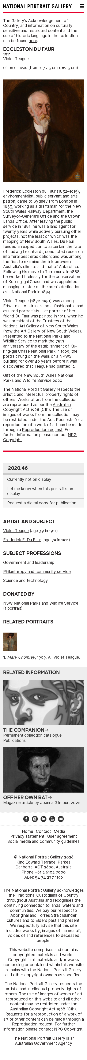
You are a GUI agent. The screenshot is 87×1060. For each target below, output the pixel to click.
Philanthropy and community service (37, 571)
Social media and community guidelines (43, 841)
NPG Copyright (68, 1029)
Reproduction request (42, 429)
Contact (43, 831)
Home (27, 831)
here (33, 40)
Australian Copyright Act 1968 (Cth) (37, 407)
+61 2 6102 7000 (50, 872)
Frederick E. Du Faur (22, 539)
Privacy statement (27, 836)
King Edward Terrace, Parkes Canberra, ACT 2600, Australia (43, 865)
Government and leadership (28, 562)
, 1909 (26, 657)
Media (59, 831)
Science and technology (25, 580)
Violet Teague (16, 58)
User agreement (62, 836)
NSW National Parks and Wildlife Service (40, 603)
